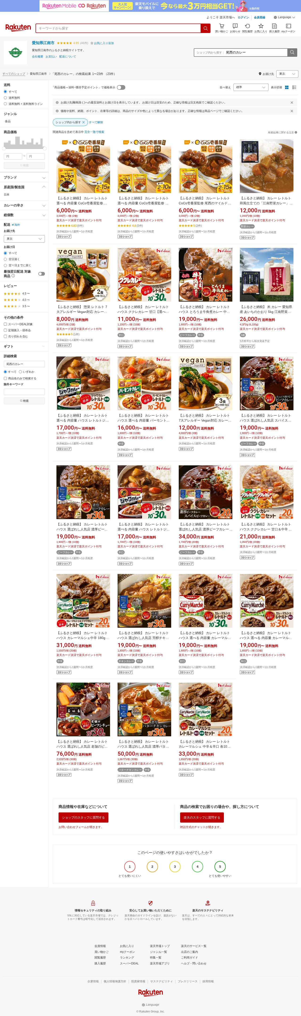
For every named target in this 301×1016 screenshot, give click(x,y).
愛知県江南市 (43, 43)
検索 (26, 165)
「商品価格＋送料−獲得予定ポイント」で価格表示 (83, 87)
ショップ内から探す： (211, 52)
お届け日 (9, 247)
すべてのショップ (14, 73)
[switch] (41, 274)
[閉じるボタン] (292, 102)
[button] (284, 18)
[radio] (5, 91)
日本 (6, 194)
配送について (67, 56)
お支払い (51, 56)
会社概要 (37, 56)
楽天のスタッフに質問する (202, 817)
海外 (17, 224)
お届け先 (9, 231)
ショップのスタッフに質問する (83, 817)
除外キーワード (14, 384)
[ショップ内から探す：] (292, 52)
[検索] (205, 28)
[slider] (4, 148)
